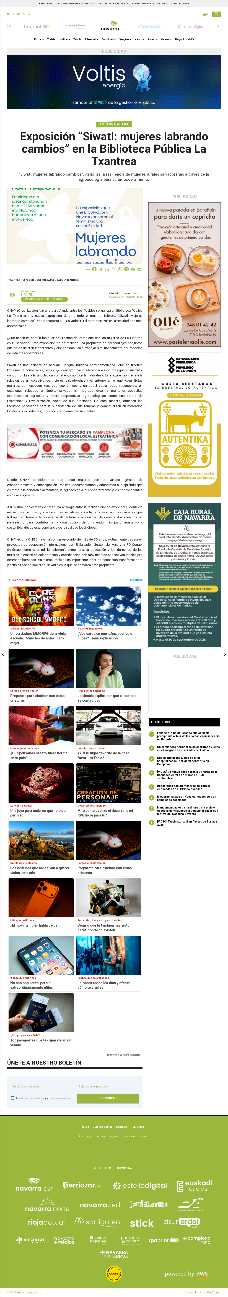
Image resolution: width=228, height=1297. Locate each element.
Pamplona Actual (114, 124)
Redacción (28, 291)
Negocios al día (184, 39)
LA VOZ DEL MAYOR (179, 3)
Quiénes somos (102, 1126)
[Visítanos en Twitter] (13, 14)
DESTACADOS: (45, 3)
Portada (39, 39)
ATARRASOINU (89, 3)
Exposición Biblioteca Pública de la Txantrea (51, 280)
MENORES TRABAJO (109, 3)
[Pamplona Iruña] (197, 1240)
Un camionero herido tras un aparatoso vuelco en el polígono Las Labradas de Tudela (185, 748)
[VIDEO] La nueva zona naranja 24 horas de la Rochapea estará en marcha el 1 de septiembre (184, 775)
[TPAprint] (164, 1240)
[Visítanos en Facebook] (8, 14)
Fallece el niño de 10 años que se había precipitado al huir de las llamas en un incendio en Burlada (185, 736)
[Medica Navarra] (64, 1240)
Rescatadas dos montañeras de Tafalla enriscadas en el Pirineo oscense (180, 787)
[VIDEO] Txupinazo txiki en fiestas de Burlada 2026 (184, 823)
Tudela (51, 39)
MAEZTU (125, 3)
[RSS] (29, 14)
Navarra (139, 39)
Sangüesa (125, 39)
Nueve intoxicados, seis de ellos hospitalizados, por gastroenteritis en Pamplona (180, 761)
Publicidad (137, 1126)
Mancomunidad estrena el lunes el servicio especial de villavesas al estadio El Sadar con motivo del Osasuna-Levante (184, 811)
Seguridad (114, 1136)
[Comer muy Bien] (97, 1240)
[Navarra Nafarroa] (114, 1253)
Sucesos (152, 39)
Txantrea (14, 280)
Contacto (121, 1126)
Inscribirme (108, 1098)
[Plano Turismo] (130, 1240)
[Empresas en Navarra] (31, 1240)
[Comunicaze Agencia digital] (114, 1153)
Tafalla (77, 39)
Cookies (100, 1136)
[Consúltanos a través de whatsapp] (24, 14)
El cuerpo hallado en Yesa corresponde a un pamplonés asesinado (183, 798)
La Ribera (64, 39)
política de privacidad (60, 1098)
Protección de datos (135, 1136)
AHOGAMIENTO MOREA (68, 3)
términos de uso (36, 1098)
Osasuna (166, 39)
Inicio (85, 1126)
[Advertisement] (184, 687)
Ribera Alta (91, 39)
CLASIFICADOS (160, 3)
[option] (114, 26)
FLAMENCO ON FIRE (141, 3)
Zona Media (109, 39)
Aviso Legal (85, 1136)
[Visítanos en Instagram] (18, 14)
